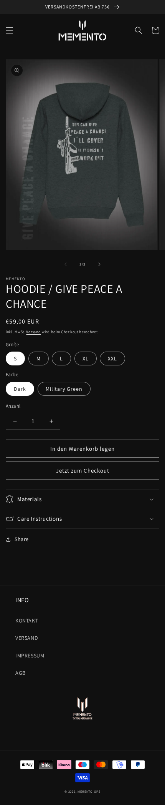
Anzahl (13, 406)
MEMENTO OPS (89, 791)
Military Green (64, 388)
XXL (112, 358)
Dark (20, 388)
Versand (33, 331)
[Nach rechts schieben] (99, 264)
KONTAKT (26, 620)
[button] (9, 30)
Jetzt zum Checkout (82, 470)
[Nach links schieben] (65, 264)
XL (85, 358)
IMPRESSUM (29, 655)
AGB (20, 672)
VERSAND (26, 637)
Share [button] (22, 539)
